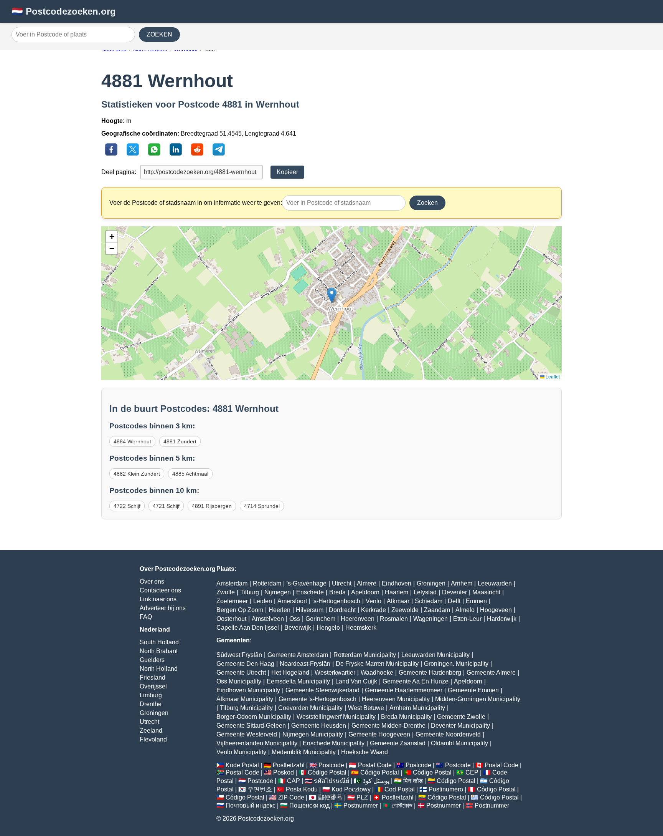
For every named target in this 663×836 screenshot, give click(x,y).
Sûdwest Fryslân (239, 655)
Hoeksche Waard (364, 752)
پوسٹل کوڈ (376, 781)
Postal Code (375, 765)
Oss (294, 618)
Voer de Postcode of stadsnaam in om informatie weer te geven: (195, 202)
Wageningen (430, 618)
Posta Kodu (302, 789)
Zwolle (225, 592)
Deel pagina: (118, 172)
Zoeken (427, 202)
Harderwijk (501, 618)
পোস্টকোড (402, 805)
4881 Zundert (179, 441)
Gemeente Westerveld (246, 734)
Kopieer (287, 172)
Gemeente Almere (491, 672)
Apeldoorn (365, 592)
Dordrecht (342, 610)
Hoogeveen (496, 610)
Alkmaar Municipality (244, 699)
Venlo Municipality (241, 752)
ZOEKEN (159, 34)
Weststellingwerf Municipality (336, 716)
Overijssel (153, 686)
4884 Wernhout (132, 441)
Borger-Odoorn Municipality (253, 716)
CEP (471, 772)
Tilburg (249, 592)
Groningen (154, 713)
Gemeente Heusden (318, 725)
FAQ (146, 617)
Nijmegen (277, 592)
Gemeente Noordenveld (448, 734)
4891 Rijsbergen (212, 506)
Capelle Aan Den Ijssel (247, 627)
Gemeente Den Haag (245, 663)
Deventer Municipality (460, 725)
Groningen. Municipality (456, 663)
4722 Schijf (127, 506)
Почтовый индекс (250, 805)
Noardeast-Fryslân (305, 663)
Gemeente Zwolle (461, 716)
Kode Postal (242, 765)
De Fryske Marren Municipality (377, 663)
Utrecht (149, 721)
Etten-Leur (467, 618)
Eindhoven (396, 583)
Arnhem (461, 583)
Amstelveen (268, 618)
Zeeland (151, 730)
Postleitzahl (289, 765)
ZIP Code (291, 797)
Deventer (454, 592)
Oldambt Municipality (459, 743)
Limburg (151, 695)
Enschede (310, 592)
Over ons (152, 581)
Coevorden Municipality (310, 708)
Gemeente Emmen (473, 690)
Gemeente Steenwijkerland (322, 690)
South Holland (159, 642)
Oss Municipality (238, 681)
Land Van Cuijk (356, 681)
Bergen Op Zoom (239, 610)
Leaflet (552, 376)
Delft (454, 601)
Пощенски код (309, 805)
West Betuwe (366, 708)
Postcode (331, 765)
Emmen (476, 601)
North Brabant (159, 651)
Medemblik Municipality (304, 752)
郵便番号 (330, 797)
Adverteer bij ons (163, 608)
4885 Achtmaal (190, 474)
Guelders (152, 660)
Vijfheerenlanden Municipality (256, 743)
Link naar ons (158, 599)
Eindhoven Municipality (248, 690)
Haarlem (396, 592)
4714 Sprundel (262, 506)
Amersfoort (292, 601)
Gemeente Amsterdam (297, 655)
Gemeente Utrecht (241, 672)
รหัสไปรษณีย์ (331, 781)
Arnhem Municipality (417, 708)
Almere (366, 583)
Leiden (262, 601)
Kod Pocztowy (351, 789)
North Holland (159, 668)
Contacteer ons (160, 590)
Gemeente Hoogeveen (379, 734)
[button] (331, 295)
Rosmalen (394, 618)
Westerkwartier (335, 672)
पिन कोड (413, 781)
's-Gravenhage (307, 583)
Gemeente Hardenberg (430, 672)
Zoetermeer (232, 601)
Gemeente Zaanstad (398, 743)
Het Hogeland (290, 672)
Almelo (465, 610)
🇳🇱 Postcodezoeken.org (64, 11)
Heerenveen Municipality (396, 699)
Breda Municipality (406, 716)
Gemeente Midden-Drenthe (388, 725)
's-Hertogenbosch (336, 601)
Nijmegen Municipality (312, 734)
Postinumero (446, 789)
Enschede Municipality (333, 743)
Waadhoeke (377, 672)
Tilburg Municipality (246, 708)
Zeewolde (405, 610)
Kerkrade (373, 610)
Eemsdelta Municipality (298, 681)
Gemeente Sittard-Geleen (251, 725)
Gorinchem (320, 618)
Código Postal (327, 772)
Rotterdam (267, 583)
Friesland (152, 677)
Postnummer (360, 805)
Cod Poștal (399, 789)
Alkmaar (398, 601)
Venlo (373, 601)
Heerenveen (357, 618)
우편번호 (259, 789)
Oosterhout (231, 618)
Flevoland (153, 739)
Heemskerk (360, 627)
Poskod (283, 772)
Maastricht (486, 592)
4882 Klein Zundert (137, 474)
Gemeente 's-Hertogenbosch (317, 699)
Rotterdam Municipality (364, 655)
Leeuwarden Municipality (435, 655)
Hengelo (328, 627)
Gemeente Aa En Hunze (416, 681)
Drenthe (151, 704)
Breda (337, 592)
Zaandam (437, 610)
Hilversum (309, 610)
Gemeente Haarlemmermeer (403, 690)
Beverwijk (297, 627)
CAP (293, 781)
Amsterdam (231, 583)
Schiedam (428, 601)
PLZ (362, 797)
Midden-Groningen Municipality (477, 699)
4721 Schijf (166, 506)
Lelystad (425, 592)
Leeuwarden (495, 583)
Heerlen (279, 610)
